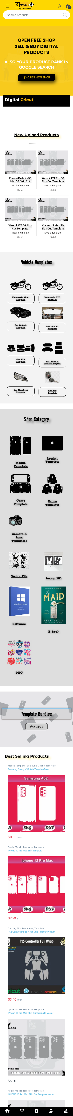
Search (64, 14)
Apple (11, 879)
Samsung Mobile (36, 798)
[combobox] (31, 14)
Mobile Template (17, 798)
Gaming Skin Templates (20, 960)
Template (51, 798)
